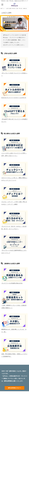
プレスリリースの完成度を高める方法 (11, 283)
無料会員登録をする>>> (14, 387)
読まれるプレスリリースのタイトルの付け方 (13, 97)
